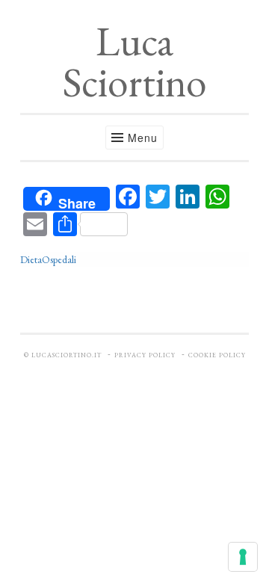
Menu (143, 137)
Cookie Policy (217, 355)
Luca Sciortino (134, 61)
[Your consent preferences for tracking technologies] (243, 557)
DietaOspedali (48, 259)
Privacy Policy (145, 355)
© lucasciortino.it (63, 355)
